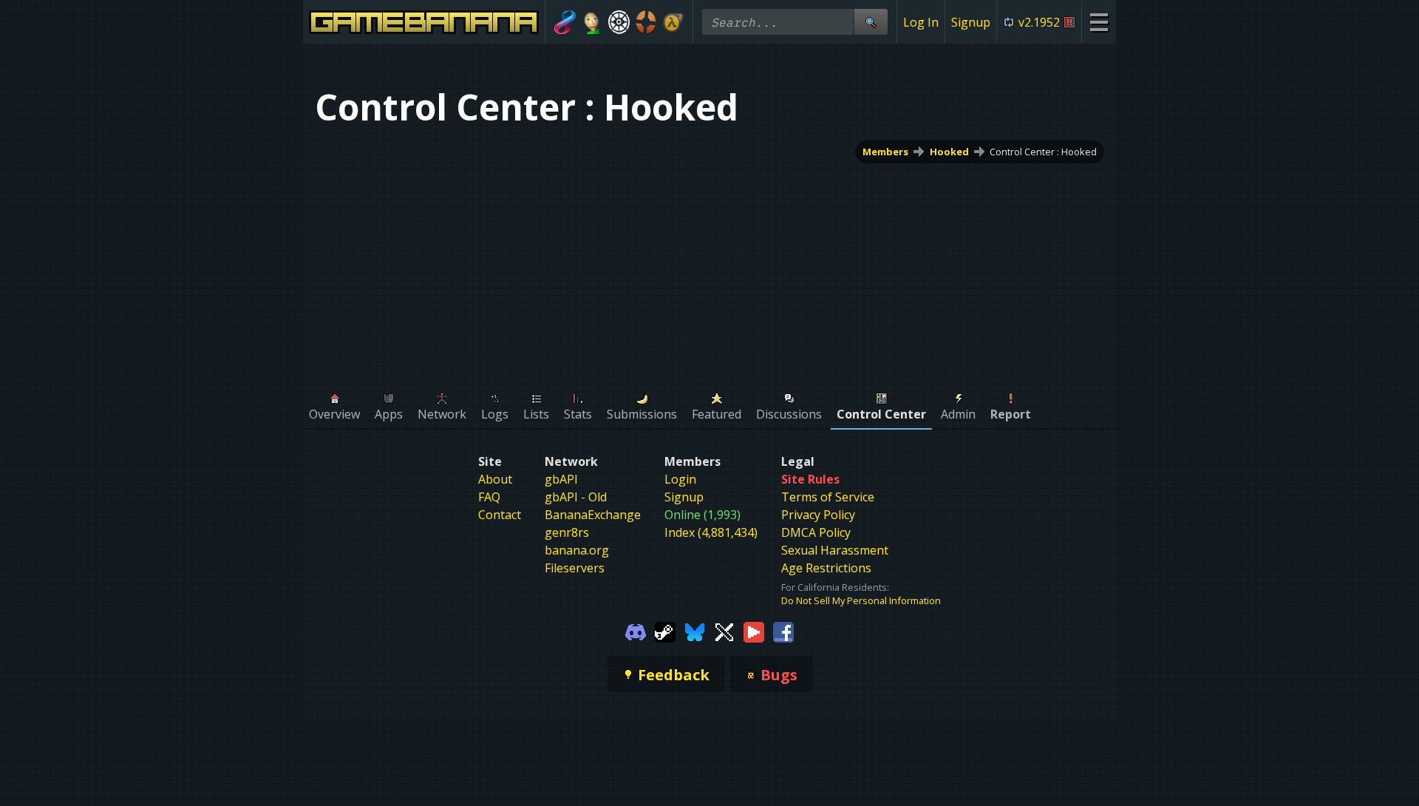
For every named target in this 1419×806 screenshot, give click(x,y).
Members (885, 151)
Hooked (949, 151)
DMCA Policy (816, 532)
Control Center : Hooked (1043, 151)
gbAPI (561, 479)
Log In (921, 22)
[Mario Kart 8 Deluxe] (565, 22)
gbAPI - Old (576, 497)
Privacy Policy (818, 515)
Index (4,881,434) (711, 532)
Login (680, 479)
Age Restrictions (826, 568)
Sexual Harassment (834, 550)
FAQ (489, 497)
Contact (499, 515)
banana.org (577, 550)
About (495, 479)
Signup (970, 22)
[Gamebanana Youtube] (754, 631)
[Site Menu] (1098, 22)
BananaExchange (593, 515)
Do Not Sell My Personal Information (861, 600)
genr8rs (567, 532)
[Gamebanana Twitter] (724, 631)
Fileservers (575, 568)
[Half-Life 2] (673, 22)
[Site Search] (871, 22)
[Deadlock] (619, 22)
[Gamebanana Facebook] (783, 631)
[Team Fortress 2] (646, 22)
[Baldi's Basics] (592, 22)
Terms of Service (827, 497)
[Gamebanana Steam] (665, 631)
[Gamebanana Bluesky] (695, 631)
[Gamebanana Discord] (635, 631)
